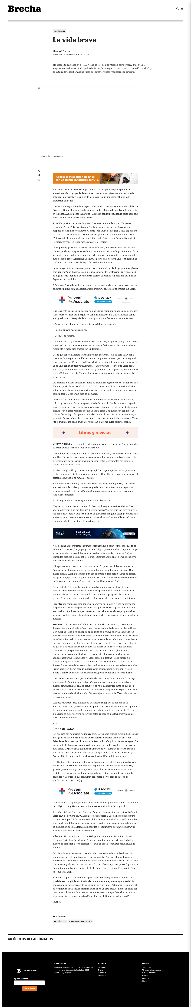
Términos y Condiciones (151, 970)
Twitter (101, 970)
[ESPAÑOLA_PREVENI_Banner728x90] (95, 299)
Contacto (145, 978)
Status (144, 981)
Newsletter (102, 975)
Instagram (102, 972)
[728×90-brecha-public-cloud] (95, 533)
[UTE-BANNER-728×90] (95, 178)
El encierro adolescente (80, 921)
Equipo (145, 975)
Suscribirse (146, 967)
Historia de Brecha (149, 972)
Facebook (102, 967)
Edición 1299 (59, 31)
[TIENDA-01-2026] (95, 432)
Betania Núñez (61, 50)
